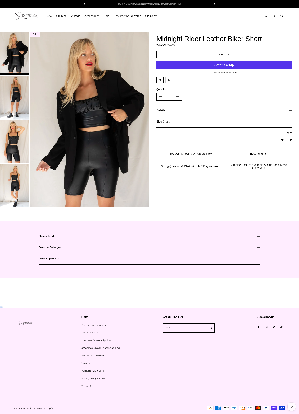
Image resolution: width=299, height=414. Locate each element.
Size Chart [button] (162, 121)
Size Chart (86, 363)
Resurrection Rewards (93, 325)
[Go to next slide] (214, 4)
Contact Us (87, 386)
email (167, 327)
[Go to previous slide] (85, 4)
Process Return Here (92, 355)
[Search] (266, 16)
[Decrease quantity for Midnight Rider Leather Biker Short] (160, 96)
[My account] (274, 16)
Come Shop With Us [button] (49, 258)
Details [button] (160, 110)
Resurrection (27, 408)
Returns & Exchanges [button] (50, 247)
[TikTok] (281, 327)
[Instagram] (266, 327)
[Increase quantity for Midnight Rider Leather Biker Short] (178, 96)
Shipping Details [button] (47, 236)
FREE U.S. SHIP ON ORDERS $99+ (149, 3)
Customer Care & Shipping (96, 340)
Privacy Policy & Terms (93, 378)
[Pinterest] (274, 327)
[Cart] (281, 16)
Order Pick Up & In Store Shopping (100, 347)
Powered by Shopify (43, 408)
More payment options (224, 72)
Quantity (161, 89)
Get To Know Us (89, 332)
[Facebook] (258, 327)
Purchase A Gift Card (92, 370)
